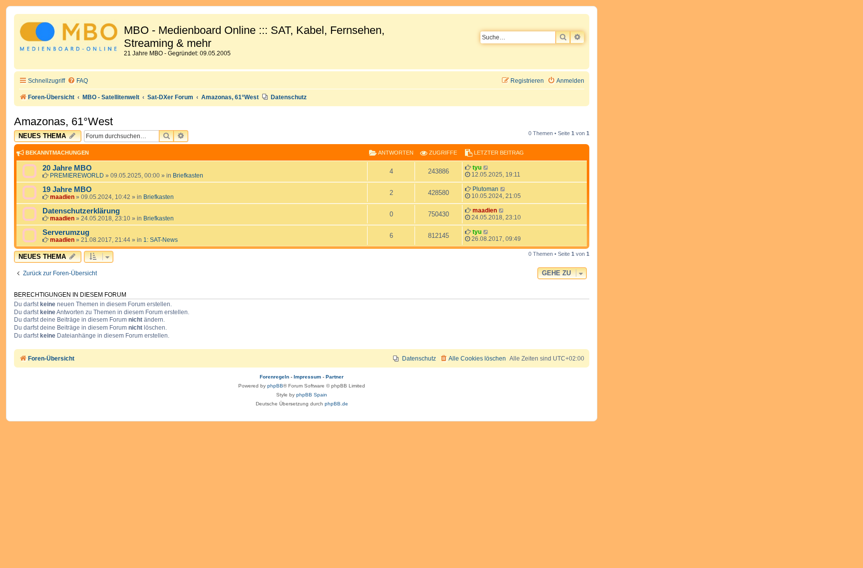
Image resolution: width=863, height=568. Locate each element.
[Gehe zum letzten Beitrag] (486, 167)
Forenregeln (274, 376)
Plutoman (485, 189)
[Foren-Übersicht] (70, 38)
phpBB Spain (311, 394)
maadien (62, 196)
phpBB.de (336, 403)
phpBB (275, 385)
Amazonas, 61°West (63, 121)
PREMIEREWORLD (77, 175)
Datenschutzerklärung (81, 211)
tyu (476, 167)
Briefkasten (188, 175)
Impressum (307, 376)
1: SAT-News (160, 239)
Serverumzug (65, 232)
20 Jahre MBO (67, 168)
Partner (335, 376)
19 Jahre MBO (67, 189)
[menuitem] (77, 81)
